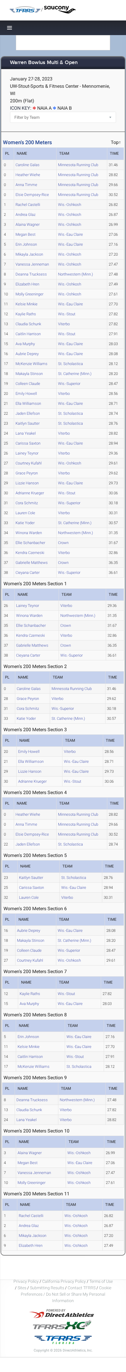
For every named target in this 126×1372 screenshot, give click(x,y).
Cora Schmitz (27, 503)
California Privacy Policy (64, 1281)
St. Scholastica (70, 363)
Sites (22, 1287)
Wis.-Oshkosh (69, 204)
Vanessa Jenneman (32, 264)
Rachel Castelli (28, 204)
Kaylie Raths (26, 314)
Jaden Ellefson (28, 413)
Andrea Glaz (25, 214)
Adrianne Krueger (30, 493)
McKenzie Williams (31, 363)
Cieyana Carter (28, 572)
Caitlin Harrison (28, 334)
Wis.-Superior (69, 383)
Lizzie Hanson (27, 483)
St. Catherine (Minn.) (74, 373)
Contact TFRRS (82, 1287)
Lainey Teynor (27, 453)
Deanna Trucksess (31, 274)
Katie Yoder (25, 523)
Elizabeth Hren (27, 284)
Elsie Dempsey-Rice (32, 194)
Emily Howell (26, 393)
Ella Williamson (28, 403)
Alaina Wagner (28, 224)
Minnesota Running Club (78, 165)
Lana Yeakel (26, 433)
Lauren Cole (25, 513)
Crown (63, 542)
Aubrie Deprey (27, 354)
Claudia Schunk (28, 324)
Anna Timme (26, 185)
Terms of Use (101, 1281)
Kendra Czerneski (30, 552)
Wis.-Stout (66, 314)
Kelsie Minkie (27, 304)
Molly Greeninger (29, 294)
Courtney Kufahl (29, 463)
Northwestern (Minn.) (75, 274)
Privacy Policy (26, 1281)
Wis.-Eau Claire (70, 234)
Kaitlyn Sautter (28, 423)
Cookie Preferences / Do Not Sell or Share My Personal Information (66, 1294)
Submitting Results (47, 1287)
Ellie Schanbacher (30, 542)
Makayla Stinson (29, 373)
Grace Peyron (27, 473)
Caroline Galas (28, 165)
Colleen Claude (28, 383)
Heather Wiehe (28, 175)
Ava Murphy (25, 344)
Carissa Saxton (28, 443)
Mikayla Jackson (29, 254)
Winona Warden (29, 533)
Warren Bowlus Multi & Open (44, 62)
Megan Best (25, 234)
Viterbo (64, 324)
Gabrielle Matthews (32, 562)
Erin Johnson (26, 244)
